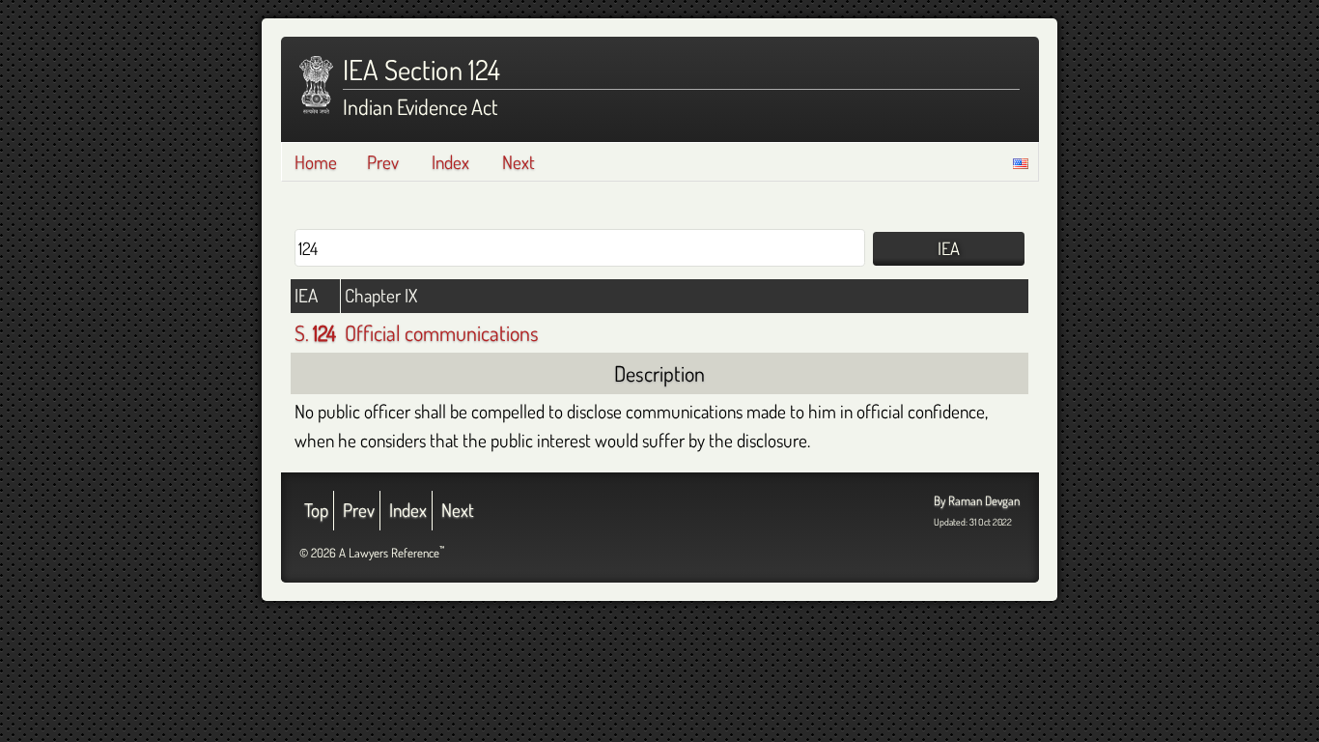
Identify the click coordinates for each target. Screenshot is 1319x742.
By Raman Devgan (977, 500)
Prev (383, 162)
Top (316, 510)
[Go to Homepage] (316, 85)
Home (316, 162)
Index (450, 162)
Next (518, 162)
